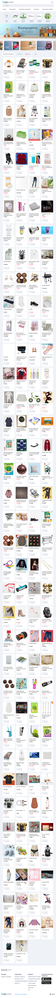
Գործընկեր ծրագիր (32, 981)
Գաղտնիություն (18, 994)
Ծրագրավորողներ (32, 985)
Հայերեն (53, 994)
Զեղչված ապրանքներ (6, 976)
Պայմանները (24, 994)
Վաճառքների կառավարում (34, 978)
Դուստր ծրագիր (31, 983)
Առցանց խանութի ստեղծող (34, 976)
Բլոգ (29, 989)
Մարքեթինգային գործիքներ (21, 981)
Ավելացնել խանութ (19, 978)
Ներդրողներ (31, 987)
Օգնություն (17, 983)
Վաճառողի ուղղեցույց (20, 976)
